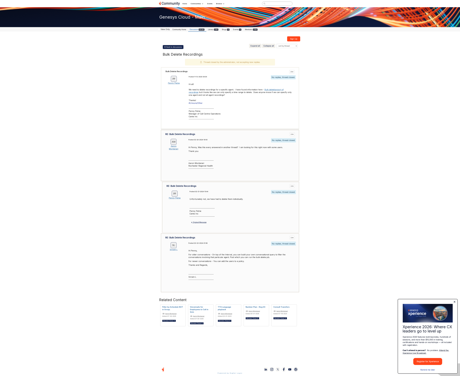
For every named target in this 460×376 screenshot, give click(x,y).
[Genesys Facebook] (283, 369)
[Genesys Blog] (295, 369)
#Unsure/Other (196, 103)
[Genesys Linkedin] (265, 369)
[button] (197, 3)
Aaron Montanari (171, 314)
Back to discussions (174, 47)
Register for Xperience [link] (428, 361)
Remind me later (427, 370)
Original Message (199, 222)
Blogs (225, 29)
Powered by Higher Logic (230, 373)
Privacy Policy (237, 369)
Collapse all (268, 46)
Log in (298, 4)
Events (237, 29)
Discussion (197, 29)
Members (251, 29)
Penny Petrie (174, 83)
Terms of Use (221, 369)
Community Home (179, 29)
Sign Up (293, 39)
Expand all (255, 46)
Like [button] (291, 72)
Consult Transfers (281, 307)
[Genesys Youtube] (289, 369)
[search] (264, 3)
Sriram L (174, 249)
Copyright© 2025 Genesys (179, 369)
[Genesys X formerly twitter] (277, 369)
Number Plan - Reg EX (255, 307)
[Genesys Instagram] (271, 369)
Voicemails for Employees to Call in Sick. (199, 309)
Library (213, 29)
